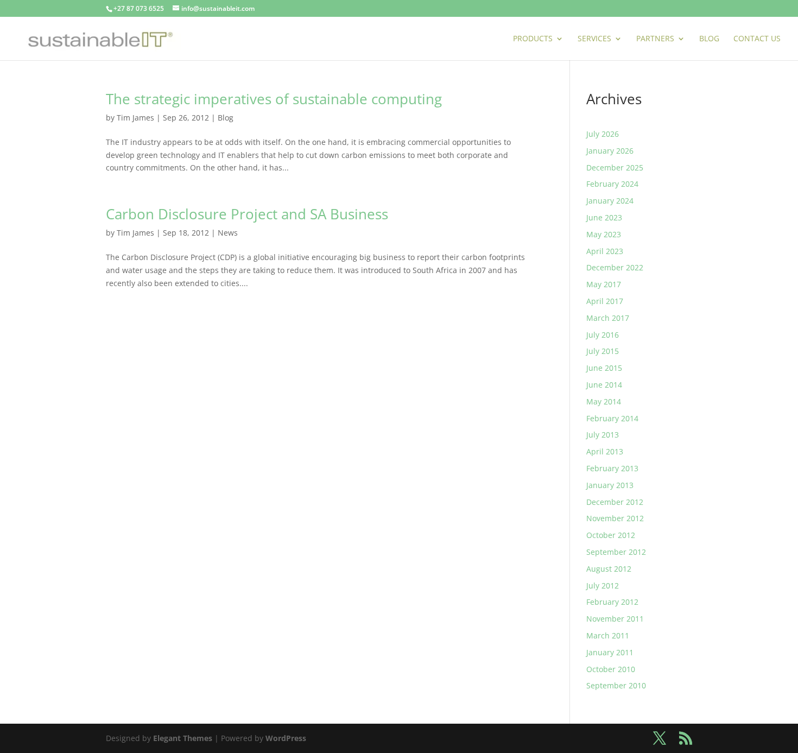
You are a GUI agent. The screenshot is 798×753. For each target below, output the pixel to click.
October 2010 (610, 669)
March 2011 (607, 635)
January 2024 (610, 200)
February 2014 (612, 418)
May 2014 (603, 401)
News (228, 232)
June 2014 (604, 384)
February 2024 (612, 184)
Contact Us (757, 39)
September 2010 (616, 685)
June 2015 (604, 368)
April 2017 (604, 301)
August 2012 (608, 569)
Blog (709, 39)
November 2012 (615, 518)
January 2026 (610, 150)
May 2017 (603, 284)
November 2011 (615, 618)
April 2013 (604, 451)
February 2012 (612, 602)
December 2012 (614, 502)
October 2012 (610, 535)
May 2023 (603, 234)
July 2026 (602, 134)
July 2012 (602, 585)
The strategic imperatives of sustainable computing (274, 99)
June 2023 (604, 217)
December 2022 (614, 267)
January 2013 (610, 485)
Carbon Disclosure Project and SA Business (247, 214)
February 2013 (612, 468)
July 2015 (602, 351)
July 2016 (602, 335)
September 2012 (616, 552)
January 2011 (610, 652)
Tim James (135, 117)
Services (594, 39)
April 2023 (604, 251)
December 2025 (614, 167)
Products (533, 39)
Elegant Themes (182, 738)
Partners (655, 39)
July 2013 (602, 434)
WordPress (285, 738)
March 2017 (607, 318)
